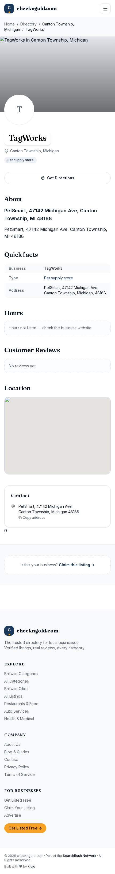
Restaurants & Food (21, 703)
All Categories (16, 681)
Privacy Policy (16, 767)
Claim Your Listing (19, 807)
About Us (12, 744)
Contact (11, 759)
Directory (28, 24)
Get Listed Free (17, 800)
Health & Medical (19, 718)
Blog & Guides (16, 752)
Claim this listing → (77, 564)
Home (9, 24)
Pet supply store (20, 160)
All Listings (13, 696)
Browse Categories (21, 673)
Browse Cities (16, 688)
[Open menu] (105, 8)
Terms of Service (19, 774)
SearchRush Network (79, 856)
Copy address (34, 518)
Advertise (12, 815)
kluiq (31, 866)
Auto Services (16, 711)
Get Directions (60, 178)
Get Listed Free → (25, 828)
